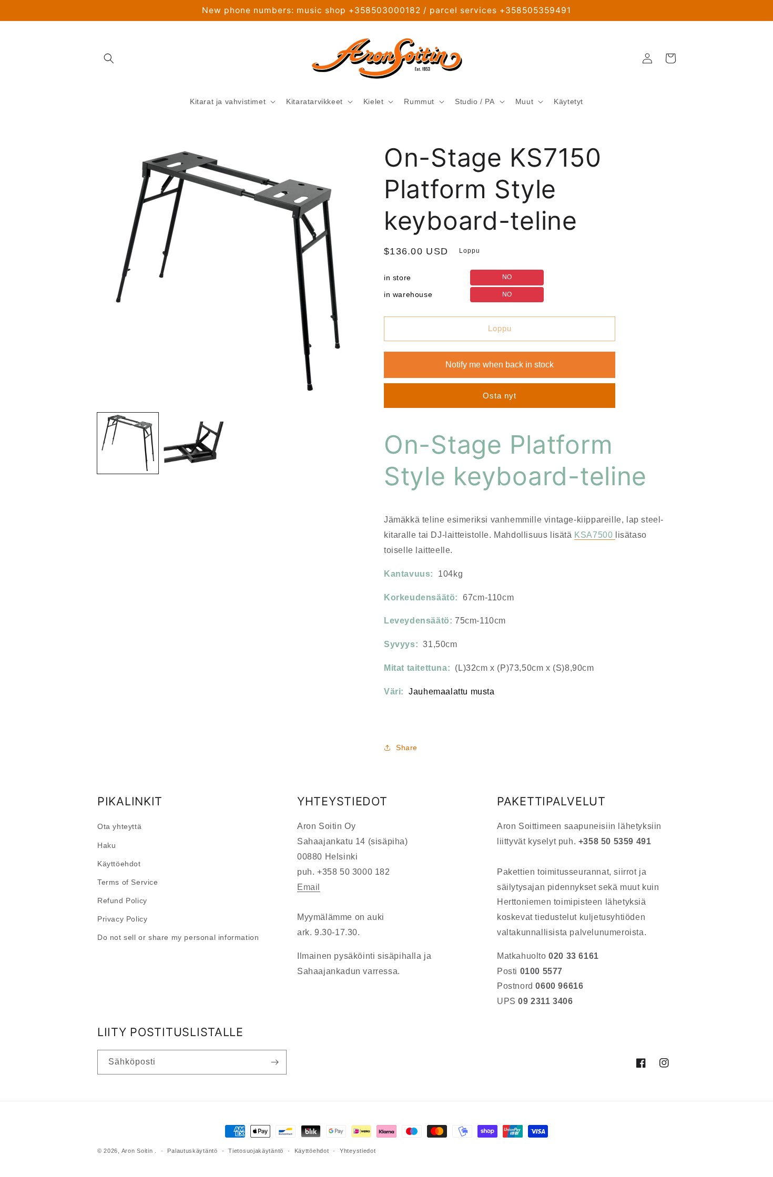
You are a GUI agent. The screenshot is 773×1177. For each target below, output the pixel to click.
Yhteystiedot (357, 1151)
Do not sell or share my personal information (178, 937)
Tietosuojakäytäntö (255, 1151)
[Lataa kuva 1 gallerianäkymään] (127, 443)
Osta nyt (499, 395)
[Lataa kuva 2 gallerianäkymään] (194, 443)
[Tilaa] (274, 1062)
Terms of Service (127, 882)
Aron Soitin (137, 1151)
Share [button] (407, 747)
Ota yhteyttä (119, 826)
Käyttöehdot (119, 863)
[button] (108, 58)
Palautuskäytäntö (192, 1151)
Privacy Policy (122, 919)
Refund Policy (122, 900)
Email (308, 887)
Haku (106, 845)
